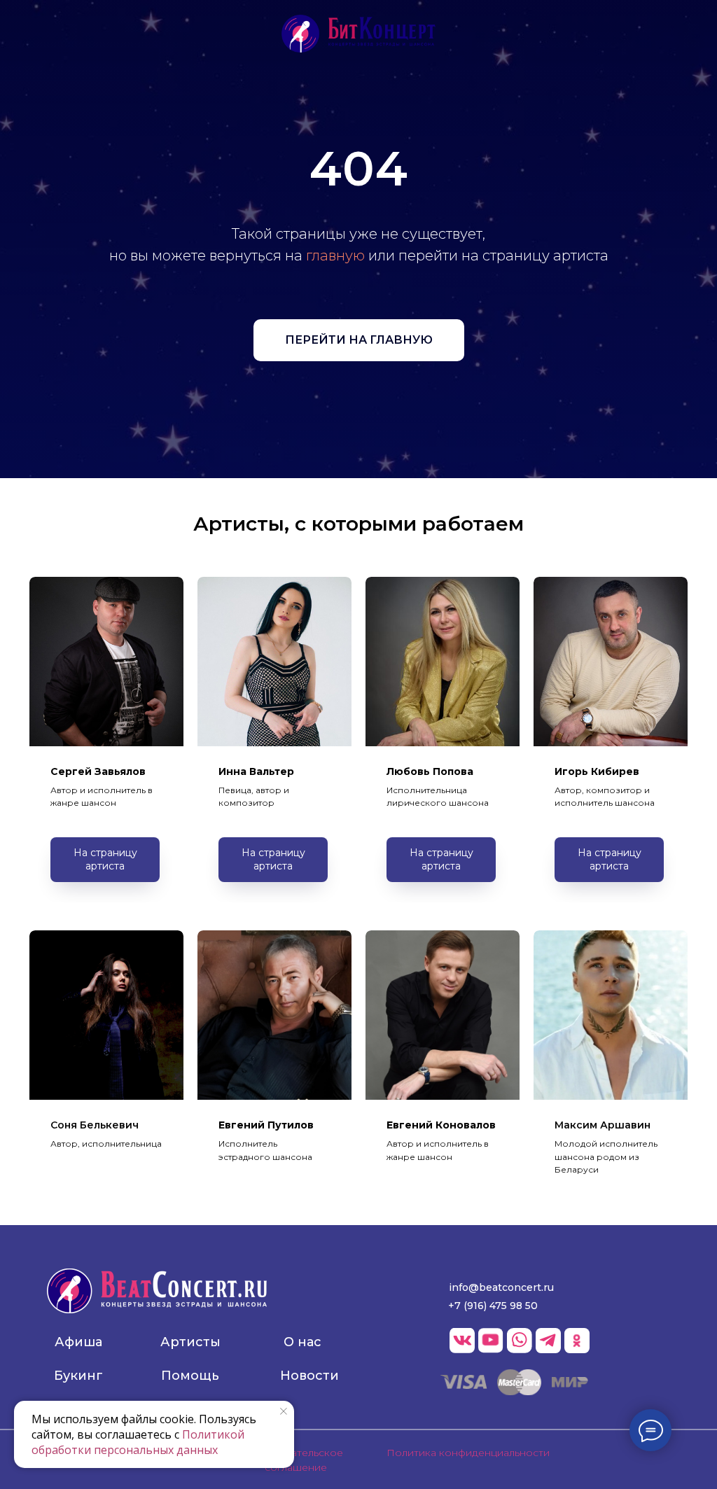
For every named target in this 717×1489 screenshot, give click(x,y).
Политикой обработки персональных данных (138, 1442)
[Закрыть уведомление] (284, 1411)
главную (335, 389)
